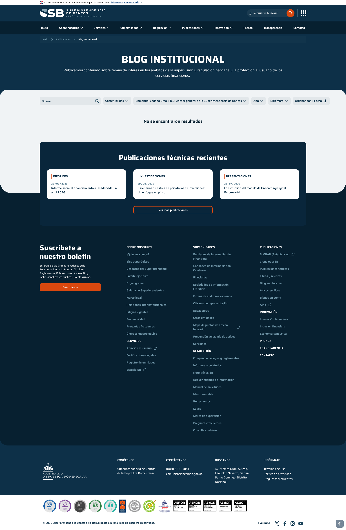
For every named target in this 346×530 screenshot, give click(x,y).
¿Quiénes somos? (138, 254)
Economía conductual (273, 333)
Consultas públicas (205, 430)
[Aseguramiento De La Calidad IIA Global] (122, 511)
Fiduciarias (200, 277)
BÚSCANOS (222, 460)
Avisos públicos (270, 290)
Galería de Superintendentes (145, 290)
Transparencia (273, 28)
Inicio (44, 28)
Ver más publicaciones (173, 210)
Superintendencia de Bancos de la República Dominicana (85, 523)
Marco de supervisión (207, 416)
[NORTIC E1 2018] (80, 506)
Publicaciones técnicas (274, 269)
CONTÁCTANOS (176, 460)
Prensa (248, 28)
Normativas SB (203, 372)
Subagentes (201, 310)
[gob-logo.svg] (64, 471)
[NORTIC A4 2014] (64, 506)
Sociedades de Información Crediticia (211, 286)
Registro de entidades (141, 362)
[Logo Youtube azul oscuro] (300, 523)
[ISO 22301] (194, 510)
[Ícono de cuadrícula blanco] (303, 13)
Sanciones (200, 343)
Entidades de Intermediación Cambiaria (212, 268)
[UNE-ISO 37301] (240, 510)
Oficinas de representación (210, 303)
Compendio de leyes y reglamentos (216, 358)
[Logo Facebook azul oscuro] (285, 523)
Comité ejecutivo (137, 276)
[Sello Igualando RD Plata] (134, 511)
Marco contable (203, 394)
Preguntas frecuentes (141, 326)
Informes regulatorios (207, 365)
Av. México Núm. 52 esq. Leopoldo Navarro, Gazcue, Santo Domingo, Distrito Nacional (232, 475)
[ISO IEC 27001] (209, 510)
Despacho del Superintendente (147, 269)
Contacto (299, 28)
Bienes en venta (270, 297)
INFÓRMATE (272, 460)
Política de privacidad (277, 474)
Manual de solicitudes (207, 387)
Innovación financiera (274, 319)
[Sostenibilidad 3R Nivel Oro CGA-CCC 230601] (149, 511)
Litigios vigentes (137, 312)
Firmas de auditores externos (212, 296)
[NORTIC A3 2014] (95, 506)
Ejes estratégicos (138, 261)
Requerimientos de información (213, 380)
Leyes (197, 408)
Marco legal (134, 297)
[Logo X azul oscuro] (277, 523)
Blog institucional (87, 39)
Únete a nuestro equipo (142, 333)
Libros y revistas (271, 276)
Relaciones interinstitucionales (147, 305)
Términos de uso (274, 469)
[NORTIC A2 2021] (49, 506)
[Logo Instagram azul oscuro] (292, 523)
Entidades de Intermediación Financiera (212, 256)
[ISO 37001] (225, 510)
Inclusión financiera (272, 326)
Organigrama (135, 283)
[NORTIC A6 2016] (110, 506)
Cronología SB (269, 261)
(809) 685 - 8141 (177, 469)
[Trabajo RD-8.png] (164, 511)
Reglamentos (202, 401)
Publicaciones (63, 39)
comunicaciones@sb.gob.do (184, 474)
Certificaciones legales (141, 355)
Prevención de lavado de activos (214, 336)
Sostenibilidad (136, 319)
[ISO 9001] (179, 510)
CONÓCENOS (125, 460)
